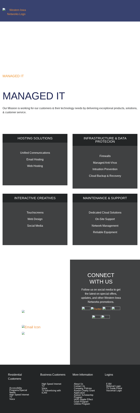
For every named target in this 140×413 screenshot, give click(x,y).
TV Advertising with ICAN (51, 391)
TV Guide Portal (114, 388)
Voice (12, 399)
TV (10, 397)
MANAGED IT (13, 76)
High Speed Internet (19, 395)
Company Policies (83, 388)
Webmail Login (113, 386)
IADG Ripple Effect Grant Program (83, 400)
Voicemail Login (114, 390)
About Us (78, 384)
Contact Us (49, 327)
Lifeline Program (82, 404)
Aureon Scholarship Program (83, 396)
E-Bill (108, 384)
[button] (86, 11)
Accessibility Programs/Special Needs (18, 390)
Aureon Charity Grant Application (84, 391)
